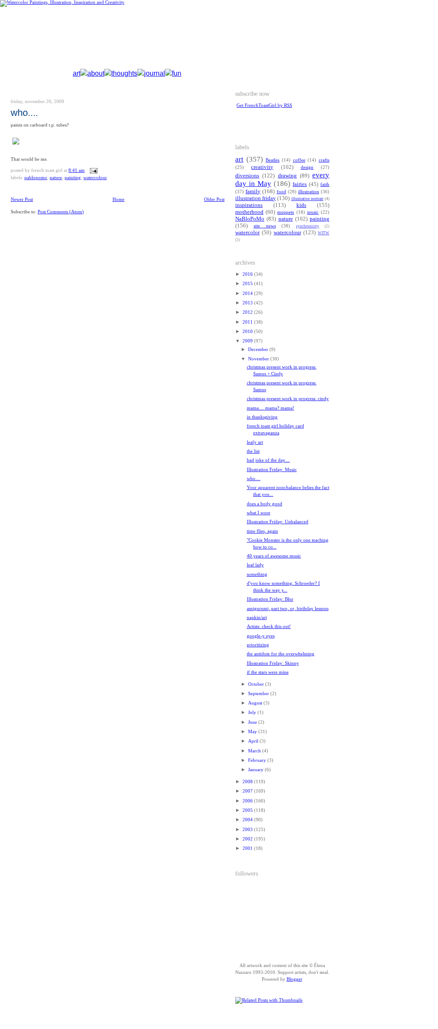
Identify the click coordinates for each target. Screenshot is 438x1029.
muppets (285, 212)
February (257, 760)
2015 (248, 283)
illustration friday (255, 198)
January (256, 769)
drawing (287, 176)
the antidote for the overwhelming (280, 654)
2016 (248, 274)
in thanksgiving (262, 417)
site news (265, 226)
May (253, 731)
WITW (323, 233)
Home (118, 199)
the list (253, 451)
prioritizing (258, 645)
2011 (248, 322)
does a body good (264, 503)
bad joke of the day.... (268, 460)
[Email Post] (92, 170)
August (255, 703)
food (281, 191)
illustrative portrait (307, 198)
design (307, 167)
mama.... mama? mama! (270, 408)
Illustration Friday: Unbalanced (277, 521)
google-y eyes (261, 636)
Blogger (294, 979)
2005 (248, 810)
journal (154, 73)
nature (56, 177)
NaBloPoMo (35, 177)
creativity (262, 167)
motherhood (249, 212)
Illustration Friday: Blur (270, 599)
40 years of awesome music (274, 556)
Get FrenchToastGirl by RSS (264, 105)
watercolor (247, 233)
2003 (248, 829)
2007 (248, 791)
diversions (247, 176)
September (259, 693)
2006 (248, 801)
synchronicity (307, 226)
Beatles (272, 160)
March (255, 751)
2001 (248, 848)
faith (324, 184)
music (313, 212)
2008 (248, 781)
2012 (248, 312)
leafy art (255, 442)
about (95, 73)
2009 (248, 341)
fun (176, 73)
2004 (248, 819)
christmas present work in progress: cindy (288, 398)
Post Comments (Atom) (61, 211)
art (76, 73)
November (259, 359)
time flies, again (262, 531)
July (252, 712)
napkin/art (257, 617)
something (257, 574)
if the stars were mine (268, 672)
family (253, 192)
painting (73, 177)
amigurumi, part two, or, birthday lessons (287, 608)
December (258, 349)
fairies (300, 184)
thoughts (124, 73)
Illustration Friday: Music (272, 469)
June (253, 722)
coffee (299, 160)
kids (301, 205)
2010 (248, 331)
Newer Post (22, 199)
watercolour (95, 177)
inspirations (249, 205)
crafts (324, 160)
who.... (24, 112)
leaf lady (255, 565)
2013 (248, 303)
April (254, 741)
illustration (308, 191)
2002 (248, 839)
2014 (248, 293)
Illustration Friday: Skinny (273, 663)
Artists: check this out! (269, 626)
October (256, 684)
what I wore (258, 512)
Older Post (214, 199)
